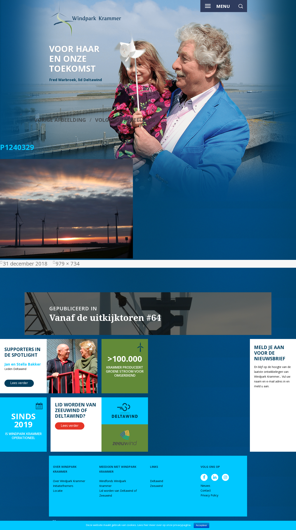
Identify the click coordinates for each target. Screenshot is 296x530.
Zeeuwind (156, 486)
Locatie (58, 491)
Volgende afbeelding (125, 119)
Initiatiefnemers (63, 486)
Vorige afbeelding (60, 119)
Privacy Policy (209, 495)
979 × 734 (68, 263)
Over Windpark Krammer (69, 481)
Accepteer (201, 525)
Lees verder (19, 383)
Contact (206, 490)
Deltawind (156, 481)
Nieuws (205, 486)
